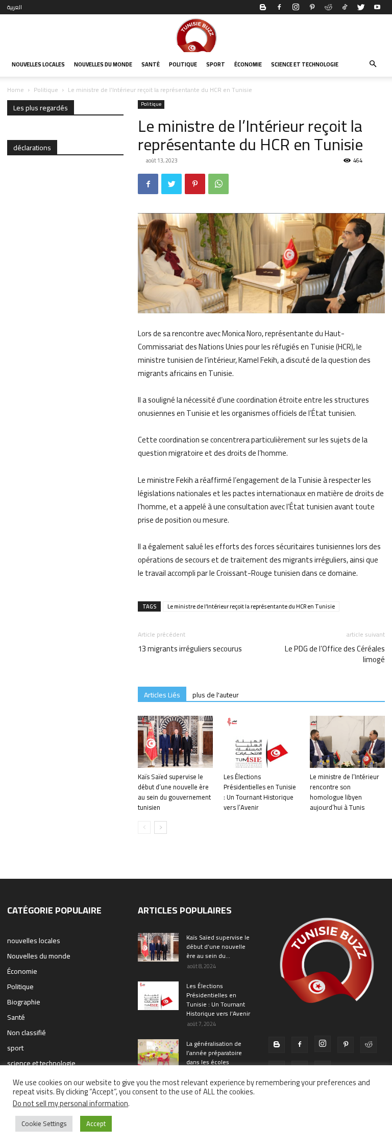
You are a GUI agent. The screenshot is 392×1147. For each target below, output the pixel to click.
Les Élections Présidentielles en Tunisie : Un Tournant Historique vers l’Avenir (260, 791)
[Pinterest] (312, 7)
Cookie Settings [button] (43, 1123)
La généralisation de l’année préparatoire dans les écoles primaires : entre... (214, 1057)
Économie (248, 64)
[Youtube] (377, 7)
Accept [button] (96, 1123)
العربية (14, 7)
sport (215, 64)
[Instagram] (295, 7)
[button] (372, 64)
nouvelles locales (38, 64)
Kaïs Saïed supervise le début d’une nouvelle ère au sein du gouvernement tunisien (174, 791)
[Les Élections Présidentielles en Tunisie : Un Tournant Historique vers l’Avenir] (261, 741)
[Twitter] (361, 7)
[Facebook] (279, 7)
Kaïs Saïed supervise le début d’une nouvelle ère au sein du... (218, 946)
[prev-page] (144, 827)
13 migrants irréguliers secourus (190, 648)
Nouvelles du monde (103, 64)
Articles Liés (162, 694)
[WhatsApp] (218, 184)
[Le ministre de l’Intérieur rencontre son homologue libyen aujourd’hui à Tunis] (347, 741)
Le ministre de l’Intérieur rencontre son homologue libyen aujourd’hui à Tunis (344, 791)
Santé (150, 64)
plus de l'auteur (215, 694)
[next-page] (160, 827)
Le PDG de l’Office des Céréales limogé (335, 654)
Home (15, 90)
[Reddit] (328, 7)
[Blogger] (263, 7)
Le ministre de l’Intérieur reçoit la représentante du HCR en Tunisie (251, 606)
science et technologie (304, 64)
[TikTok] (344, 7)
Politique (183, 64)
